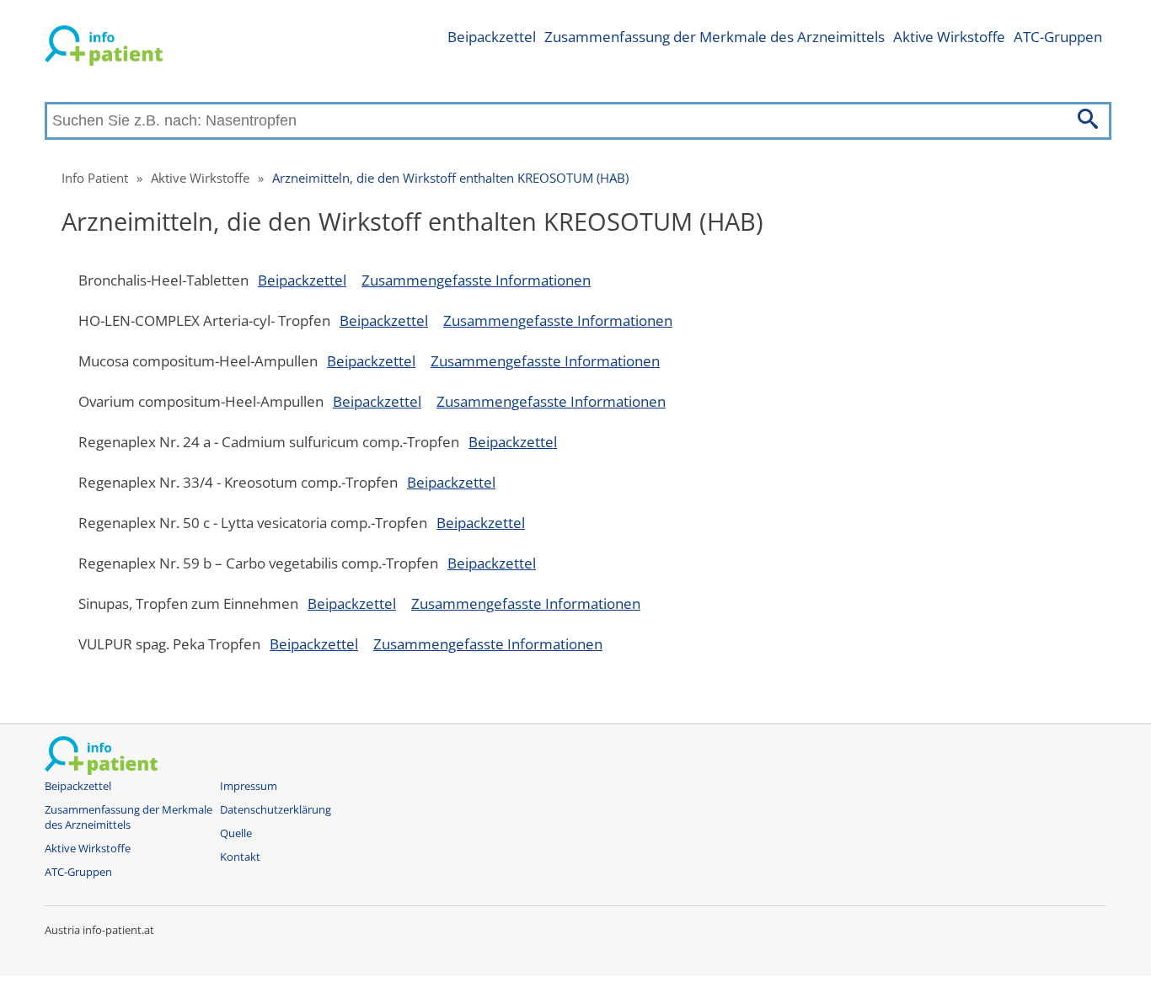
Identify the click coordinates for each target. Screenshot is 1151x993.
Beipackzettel (491, 36)
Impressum (248, 786)
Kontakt (240, 857)
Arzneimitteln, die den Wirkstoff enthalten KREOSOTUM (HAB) (450, 177)
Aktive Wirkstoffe (949, 36)
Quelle (236, 833)
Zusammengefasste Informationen (476, 280)
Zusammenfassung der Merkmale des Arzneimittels (714, 36)
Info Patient (95, 177)
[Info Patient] (104, 49)
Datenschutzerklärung (275, 810)
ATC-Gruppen (1058, 36)
